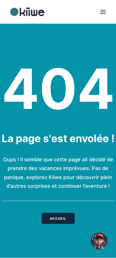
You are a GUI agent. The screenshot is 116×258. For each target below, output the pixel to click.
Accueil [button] (58, 218)
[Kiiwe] (27, 12)
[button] (103, 12)
